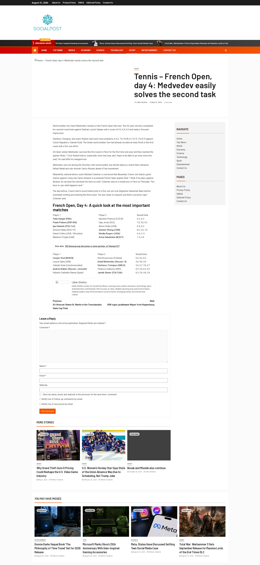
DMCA (81, 3)
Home (44, 50)
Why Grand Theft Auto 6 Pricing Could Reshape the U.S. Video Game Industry (57, 472)
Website (43, 385)
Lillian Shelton (142, 102)
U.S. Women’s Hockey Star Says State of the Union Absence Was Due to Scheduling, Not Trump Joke (103, 472)
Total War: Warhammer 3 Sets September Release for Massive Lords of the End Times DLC (187, 43)
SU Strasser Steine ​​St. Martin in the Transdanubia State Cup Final (77, 305)
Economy (85, 50)
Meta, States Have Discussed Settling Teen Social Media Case (110, 43)
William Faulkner (57, 480)
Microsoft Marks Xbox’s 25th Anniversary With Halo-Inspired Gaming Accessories (101, 548)
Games (181, 540)
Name (42, 366)
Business (134, 540)
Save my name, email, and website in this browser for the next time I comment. (80, 394)
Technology (116, 50)
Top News (58, 50)
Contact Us (108, 3)
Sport (132, 50)
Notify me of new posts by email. (57, 404)
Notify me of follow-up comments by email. (62, 399)
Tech (84, 540)
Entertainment (149, 50)
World (72, 50)
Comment (44, 327)
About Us (56, 3)
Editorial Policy (93, 3)
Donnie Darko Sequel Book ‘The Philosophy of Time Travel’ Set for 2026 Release (58, 548)
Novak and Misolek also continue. (146, 468)
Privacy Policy (69, 3)
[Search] (225, 50)
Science (100, 50)
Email (42, 375)
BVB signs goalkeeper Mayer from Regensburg (130, 303)
